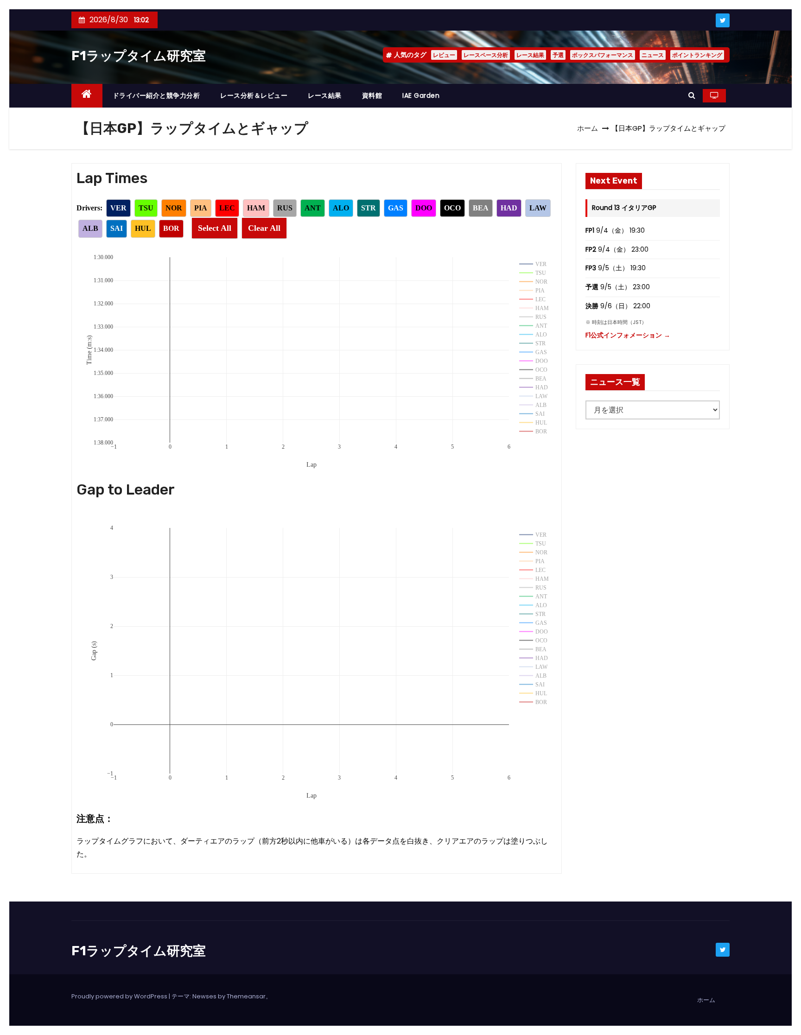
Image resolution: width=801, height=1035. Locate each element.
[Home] (86, 96)
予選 (558, 55)
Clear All (264, 228)
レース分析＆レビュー (253, 95)
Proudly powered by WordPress (120, 996)
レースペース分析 (486, 55)
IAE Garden (420, 95)
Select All (214, 228)
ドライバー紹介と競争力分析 (156, 95)
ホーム (587, 128)
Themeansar (246, 996)
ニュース (653, 55)
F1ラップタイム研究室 (138, 55)
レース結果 (530, 55)
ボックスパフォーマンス (602, 55)
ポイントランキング (697, 55)
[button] (691, 95)
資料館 (372, 95)
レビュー (444, 55)
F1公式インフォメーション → (627, 335)
